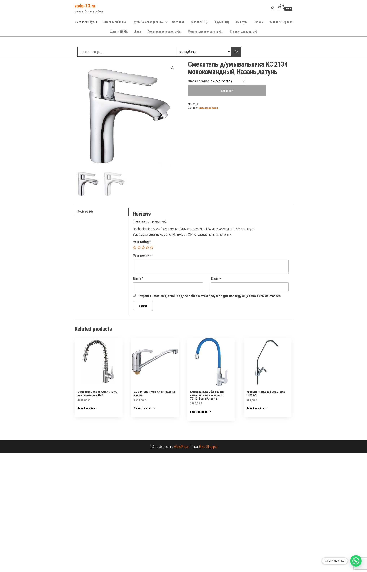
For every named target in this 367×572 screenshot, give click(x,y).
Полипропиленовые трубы (164, 31)
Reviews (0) (85, 211)
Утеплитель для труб (243, 31)
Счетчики (178, 22)
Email (216, 278)
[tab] (102, 212)
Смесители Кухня (86, 22)
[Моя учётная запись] (272, 8)
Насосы (259, 22)
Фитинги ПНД (199, 22)
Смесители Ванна (114, 22)
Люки (137, 31)
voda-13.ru (85, 6)
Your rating (142, 242)
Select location (86, 408)
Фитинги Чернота (281, 22)
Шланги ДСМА (119, 31)
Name (138, 278)
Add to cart (227, 90)
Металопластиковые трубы (205, 31)
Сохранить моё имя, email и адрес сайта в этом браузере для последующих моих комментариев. (209, 296)
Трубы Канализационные (148, 22)
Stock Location (198, 81)
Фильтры (241, 22)
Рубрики (88, 42)
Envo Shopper (208, 447)
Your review (142, 256)
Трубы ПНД (222, 22)
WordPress (181, 447)
